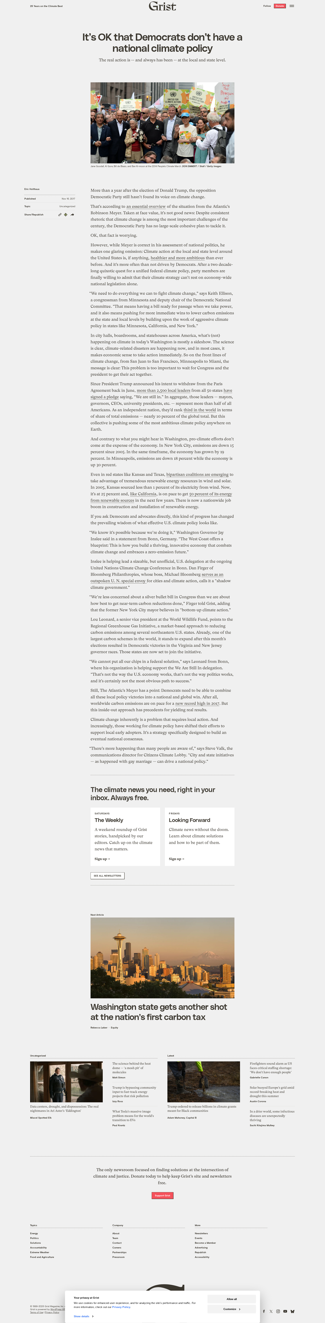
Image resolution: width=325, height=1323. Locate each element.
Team (115, 1238)
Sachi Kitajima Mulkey (262, 1125)
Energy (34, 1233)
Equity (114, 1027)
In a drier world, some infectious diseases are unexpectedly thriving (272, 1116)
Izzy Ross (117, 1101)
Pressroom (118, 1257)
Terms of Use (36, 1312)
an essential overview (146, 206)
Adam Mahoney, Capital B (182, 1117)
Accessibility (202, 1257)
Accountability (38, 1247)
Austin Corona (258, 1101)
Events (198, 1238)
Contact (117, 1242)
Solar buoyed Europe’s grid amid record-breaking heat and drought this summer (272, 1092)
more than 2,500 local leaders (163, 390)
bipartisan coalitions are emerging (197, 474)
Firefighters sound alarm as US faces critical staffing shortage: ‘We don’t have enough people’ (271, 1068)
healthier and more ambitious (178, 258)
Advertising (201, 1247)
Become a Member (205, 1242)
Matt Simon (118, 1077)
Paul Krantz (118, 1125)
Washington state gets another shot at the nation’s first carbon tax (159, 1011)
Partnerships (119, 1252)
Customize (229, 1308)
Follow (267, 5)
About (115, 1233)
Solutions (35, 1242)
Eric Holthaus (31, 189)
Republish (200, 1252)
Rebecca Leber (99, 1027)
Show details (81, 1316)
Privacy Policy (52, 1312)
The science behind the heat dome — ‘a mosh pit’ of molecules (131, 1068)
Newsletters (201, 1233)
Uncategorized (67, 206)
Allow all (232, 1299)
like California (143, 494)
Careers (116, 1247)
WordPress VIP (57, 1309)
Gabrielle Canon (259, 1077)
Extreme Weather (39, 1252)
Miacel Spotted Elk (41, 1117)
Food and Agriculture (42, 1257)
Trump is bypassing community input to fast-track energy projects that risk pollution (134, 1092)
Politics (34, 1238)
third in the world (200, 410)
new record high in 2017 (197, 703)
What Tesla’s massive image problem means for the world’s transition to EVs (133, 1116)
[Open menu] (292, 6)
